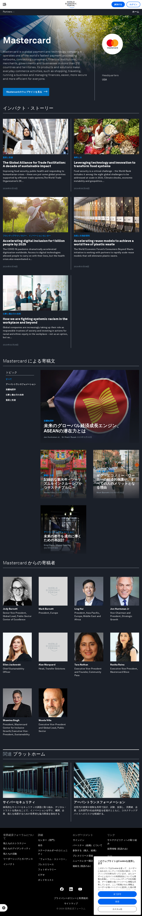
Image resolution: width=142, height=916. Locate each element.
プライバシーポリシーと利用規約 (71, 898)
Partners (7, 11)
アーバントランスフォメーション (21, 384)
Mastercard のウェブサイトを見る (24, 92)
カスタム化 (117, 909)
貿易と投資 (11, 400)
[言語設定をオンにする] (3, 907)
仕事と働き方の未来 (15, 395)
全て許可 (117, 894)
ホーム (135, 11)
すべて (9, 379)
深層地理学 (11, 389)
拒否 (117, 901)
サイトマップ (71, 903)
